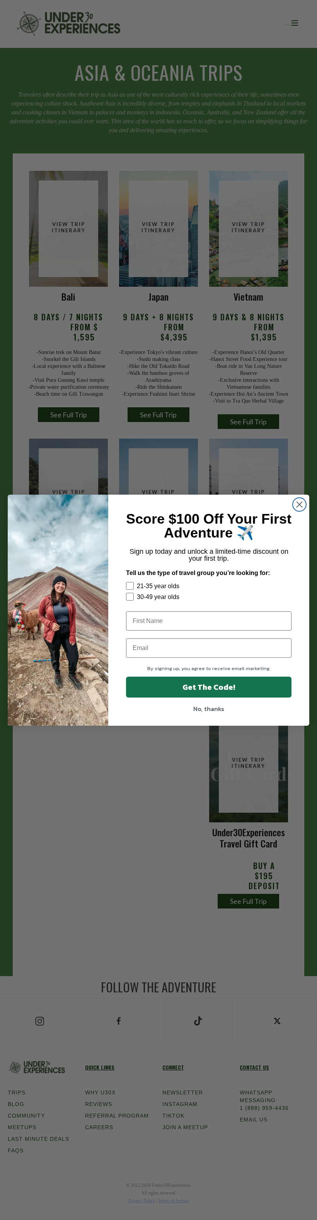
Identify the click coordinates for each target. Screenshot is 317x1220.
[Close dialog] (299, 504)
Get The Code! (208, 687)
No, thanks (208, 708)
